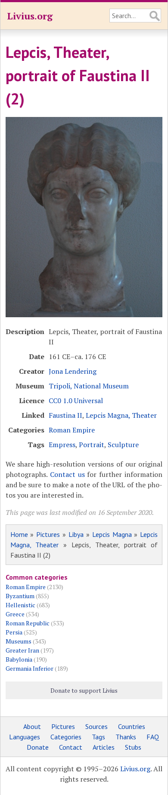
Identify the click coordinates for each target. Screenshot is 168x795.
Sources (96, 726)
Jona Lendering (72, 371)
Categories (65, 736)
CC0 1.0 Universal (76, 400)
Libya (76, 534)
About (32, 726)
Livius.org (30, 15)
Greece (15, 614)
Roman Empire (72, 430)
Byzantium (20, 596)
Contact (70, 747)
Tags (98, 736)
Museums (18, 641)
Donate (38, 747)
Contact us (67, 474)
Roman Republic (28, 623)
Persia (14, 632)
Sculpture (123, 444)
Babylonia (19, 659)
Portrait (91, 444)
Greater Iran (22, 650)
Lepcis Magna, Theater (121, 415)
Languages (24, 736)
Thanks (125, 736)
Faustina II (65, 415)
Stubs (133, 747)
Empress (62, 444)
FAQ (152, 736)
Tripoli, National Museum (89, 386)
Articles (104, 747)
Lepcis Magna (112, 534)
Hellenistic (20, 605)
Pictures (48, 534)
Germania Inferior (29, 668)
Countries (131, 726)
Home (19, 534)
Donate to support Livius (84, 690)
